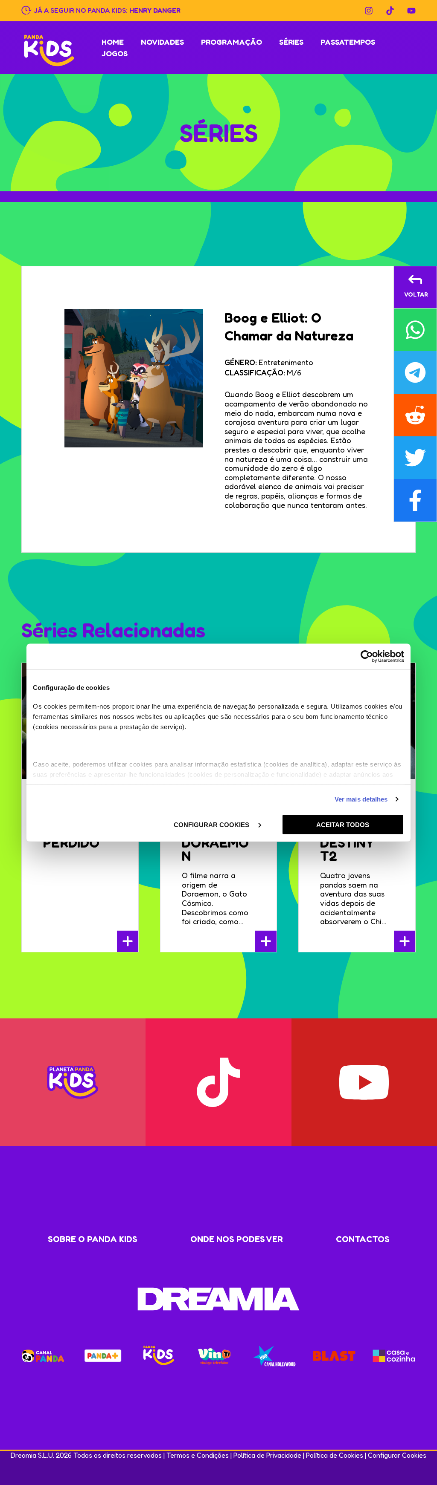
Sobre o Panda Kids (92, 1239)
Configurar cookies (212, 824)
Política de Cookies (334, 1455)
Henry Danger (155, 10)
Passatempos (347, 41)
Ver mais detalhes (361, 799)
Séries (291, 41)
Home (113, 41)
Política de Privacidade (267, 1455)
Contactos (363, 1239)
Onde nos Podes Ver (236, 1239)
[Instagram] (368, 10)
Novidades (162, 41)
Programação (231, 41)
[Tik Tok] (390, 10)
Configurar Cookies (397, 1455)
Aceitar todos (342, 824)
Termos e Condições (197, 1455)
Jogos (115, 53)
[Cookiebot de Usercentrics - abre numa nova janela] (366, 656)
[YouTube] (411, 10)
